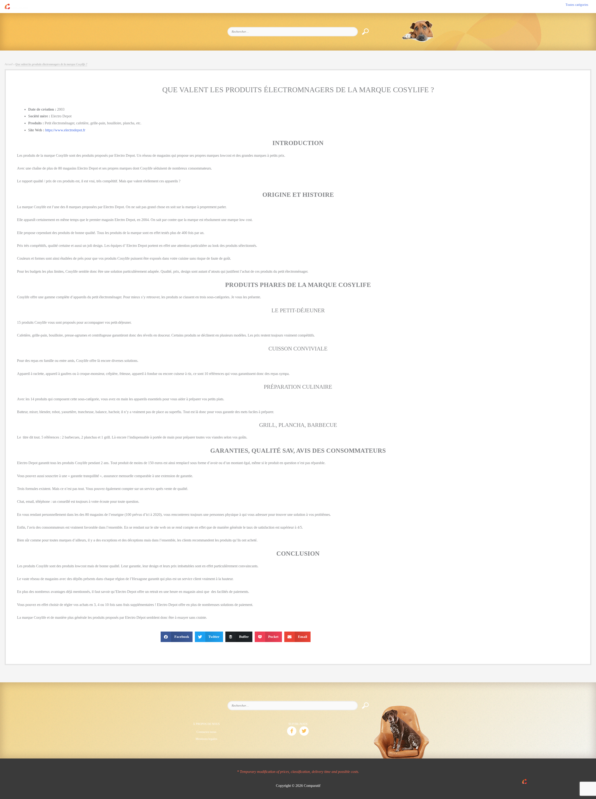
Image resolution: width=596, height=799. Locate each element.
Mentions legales (206, 739)
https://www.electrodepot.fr (65, 130)
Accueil (9, 64)
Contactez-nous (206, 732)
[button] (291, 731)
